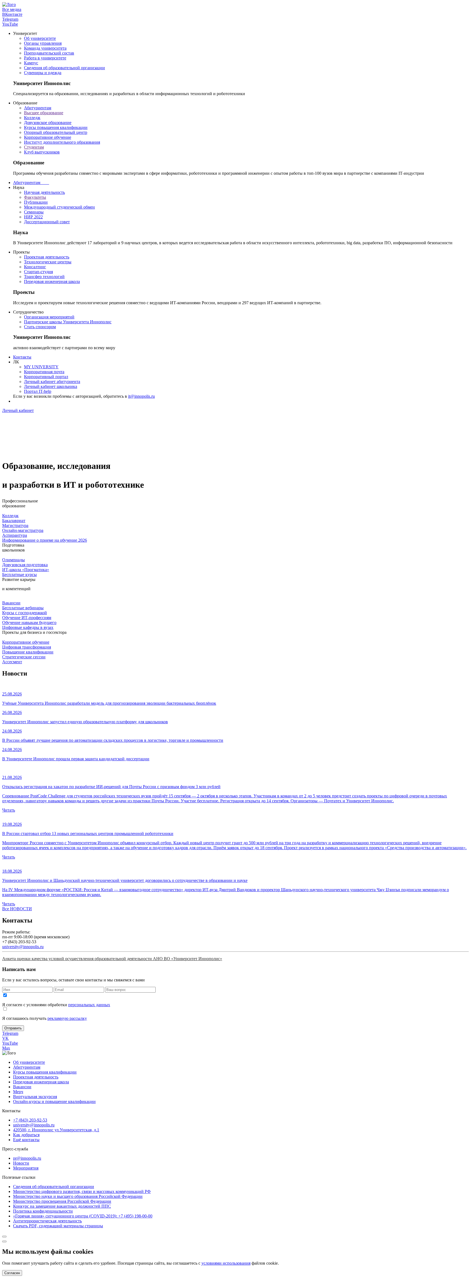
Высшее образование (43, 112)
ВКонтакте (12, 14)
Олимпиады (13, 559)
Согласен (12, 1273)
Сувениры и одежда (42, 72)
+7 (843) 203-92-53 (30, 1120)
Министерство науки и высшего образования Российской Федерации (78, 1196)
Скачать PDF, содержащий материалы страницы (58, 1225)
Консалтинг (35, 266)
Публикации (36, 202)
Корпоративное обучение (47, 137)
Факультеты (35, 197)
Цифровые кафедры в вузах (27, 627)
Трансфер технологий (44, 276)
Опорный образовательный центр (55, 132)
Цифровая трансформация (26, 647)
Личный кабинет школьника (50, 386)
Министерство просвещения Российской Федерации (62, 1201)
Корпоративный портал (46, 376)
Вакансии (11, 603)
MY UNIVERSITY (41, 366)
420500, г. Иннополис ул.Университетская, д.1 (56, 1130)
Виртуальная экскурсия (35, 1096)
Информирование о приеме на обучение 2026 (44, 540)
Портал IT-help (37, 391)
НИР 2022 (33, 217)
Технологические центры (47, 262)
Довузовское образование (47, 122)
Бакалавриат (13, 520)
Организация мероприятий (49, 317)
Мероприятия (25, 1168)
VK (5, 1038)
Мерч (18, 1091)
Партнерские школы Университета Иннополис (67, 321)
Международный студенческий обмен (59, 207)
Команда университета (45, 48)
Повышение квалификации (27, 652)
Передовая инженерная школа (52, 281)
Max (6, 1048)
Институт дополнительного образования (62, 142)
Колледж (32, 117)
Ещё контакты (26, 1139)
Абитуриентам (37, 108)
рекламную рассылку (67, 1018)
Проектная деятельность (46, 257)
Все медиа (11, 9)
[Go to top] (4, 1236)
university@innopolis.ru (23, 946)
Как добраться (26, 1134)
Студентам (34, 147)
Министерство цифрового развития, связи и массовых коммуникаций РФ (82, 1191)
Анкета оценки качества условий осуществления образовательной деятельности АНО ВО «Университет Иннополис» (112, 958)
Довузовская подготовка (25, 564)
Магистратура (15, 525)
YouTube (10, 24)
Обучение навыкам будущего (29, 622)
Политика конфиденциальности (43, 1211)
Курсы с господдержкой (24, 612)
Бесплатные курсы (19, 574)
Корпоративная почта (44, 371)
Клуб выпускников (42, 152)
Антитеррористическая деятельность (47, 1221)
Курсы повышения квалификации (55, 127)
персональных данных (89, 1004)
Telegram (10, 19)
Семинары (34, 212)
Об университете (40, 38)
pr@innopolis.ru (27, 1158)
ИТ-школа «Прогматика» (25, 569)
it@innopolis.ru (141, 396)
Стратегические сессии (24, 657)
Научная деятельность (44, 192)
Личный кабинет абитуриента (52, 381)
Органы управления (43, 43)
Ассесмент (12, 661)
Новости (21, 1163)
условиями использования (225, 1263)
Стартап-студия (38, 271)
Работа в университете (45, 58)
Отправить (13, 1028)
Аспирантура (14, 535)
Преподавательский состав (49, 53)
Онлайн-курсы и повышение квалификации (54, 1101)
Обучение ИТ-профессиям (26, 617)
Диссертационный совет (47, 221)
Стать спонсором (40, 326)
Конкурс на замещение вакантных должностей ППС (62, 1206)
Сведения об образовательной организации (64, 67)
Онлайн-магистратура (22, 530)
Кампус (31, 63)
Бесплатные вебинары (23, 607)
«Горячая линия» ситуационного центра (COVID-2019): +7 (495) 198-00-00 (82, 1216)
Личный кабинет (18, 410)
